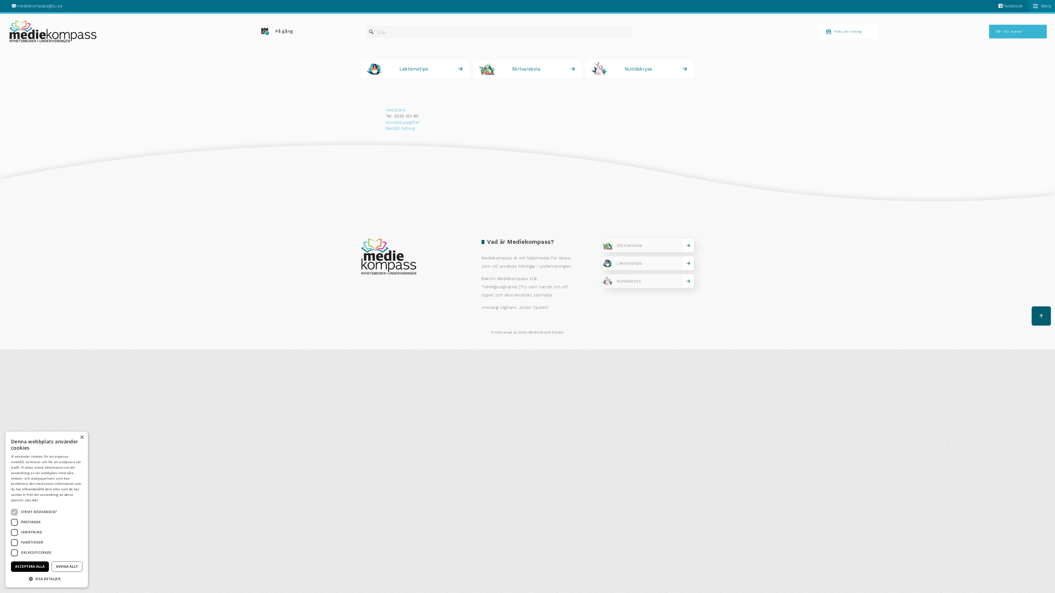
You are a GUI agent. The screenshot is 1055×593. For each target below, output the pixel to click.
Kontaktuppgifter (403, 122)
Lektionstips (413, 69)
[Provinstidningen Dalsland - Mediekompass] (53, 31)
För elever (1013, 31)
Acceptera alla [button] (30, 566)
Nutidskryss (638, 69)
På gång (284, 31)
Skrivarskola (526, 69)
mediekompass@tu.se (40, 6)
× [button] (82, 437)
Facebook (1013, 6)
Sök (381, 32)
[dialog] (46, 510)
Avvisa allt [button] (67, 566)
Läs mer (31, 500)
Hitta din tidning (848, 31)
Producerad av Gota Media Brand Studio (527, 332)
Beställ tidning (400, 128)
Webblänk (396, 110)
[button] (46, 578)
